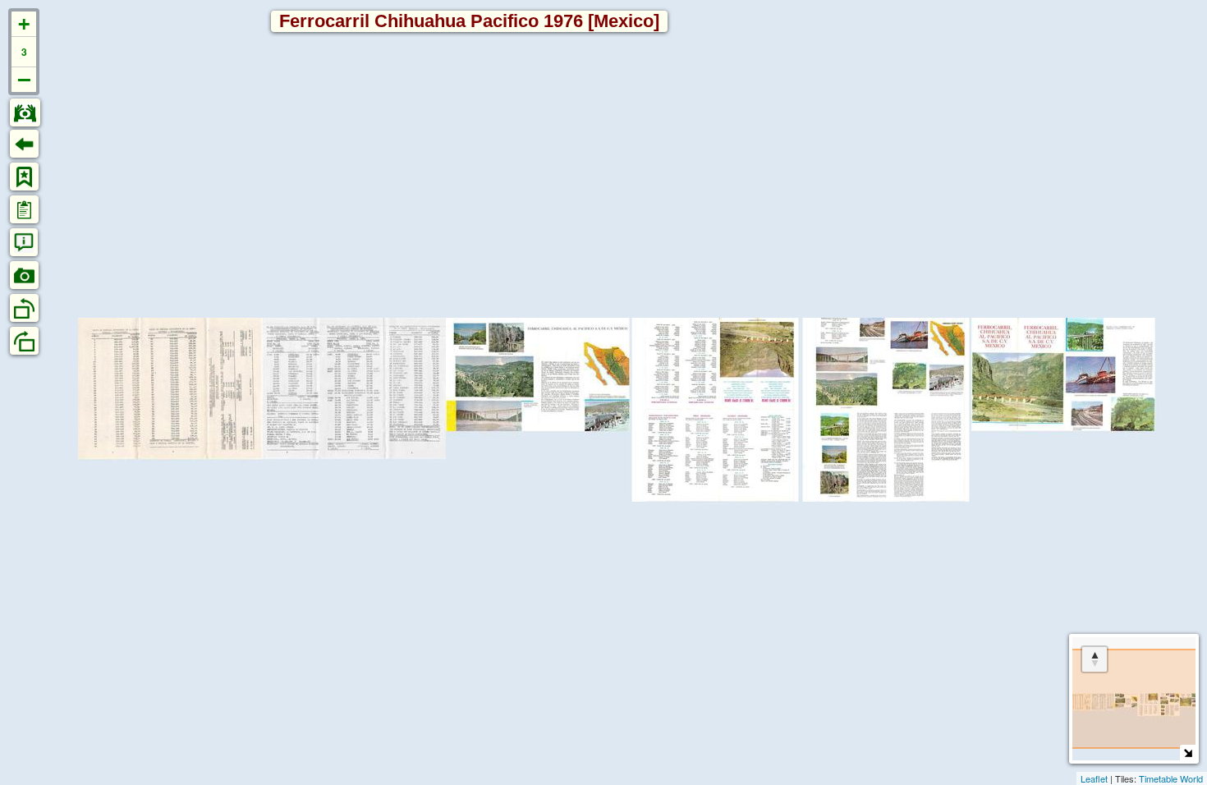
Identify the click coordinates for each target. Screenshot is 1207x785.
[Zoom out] (23, 79)
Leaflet (1094, 778)
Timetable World (1171, 778)
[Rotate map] (1094, 659)
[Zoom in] (23, 24)
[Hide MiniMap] (1188, 752)
